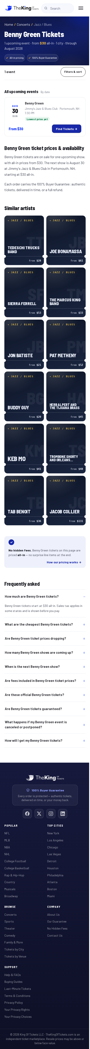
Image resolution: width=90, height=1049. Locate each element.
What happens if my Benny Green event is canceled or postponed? (36, 718)
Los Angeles (54, 833)
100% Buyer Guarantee (42, 57)
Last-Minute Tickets (17, 982)
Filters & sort (73, 71)
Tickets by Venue (15, 950)
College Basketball (16, 861)
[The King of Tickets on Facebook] (25, 807)
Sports (9, 915)
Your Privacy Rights (17, 1003)
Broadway (11, 889)
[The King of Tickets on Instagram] (49, 807)
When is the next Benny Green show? (32, 660)
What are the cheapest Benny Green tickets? (39, 618)
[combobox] (57, 8)
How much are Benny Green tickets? (32, 596)
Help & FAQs (12, 968)
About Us (52, 908)
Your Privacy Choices (18, 1010)
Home (8, 24)
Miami (49, 889)
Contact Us (53, 929)
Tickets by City (14, 943)
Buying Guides (13, 975)
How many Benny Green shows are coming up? (39, 646)
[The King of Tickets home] (21, 8)
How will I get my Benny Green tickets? (33, 734)
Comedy (9, 929)
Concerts (23, 24)
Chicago (51, 840)
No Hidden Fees (56, 922)
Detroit (50, 854)
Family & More (13, 935)
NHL (7, 847)
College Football (15, 854)
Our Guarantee (55, 915)
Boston (50, 882)
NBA (7, 840)
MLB (7, 833)
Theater (9, 922)
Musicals (10, 882)
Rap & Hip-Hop (14, 868)
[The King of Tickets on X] (37, 807)
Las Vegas (52, 847)
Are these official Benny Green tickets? (34, 688)
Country (9, 875)
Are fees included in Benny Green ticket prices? (40, 674)
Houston (51, 861)
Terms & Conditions (17, 989)
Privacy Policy (13, 996)
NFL (7, 827)
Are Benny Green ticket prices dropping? (35, 632)
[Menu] (81, 8)
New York (52, 827)
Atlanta (51, 875)
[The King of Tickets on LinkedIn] (61, 807)
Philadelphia (54, 868)
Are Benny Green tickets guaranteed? (33, 702)
